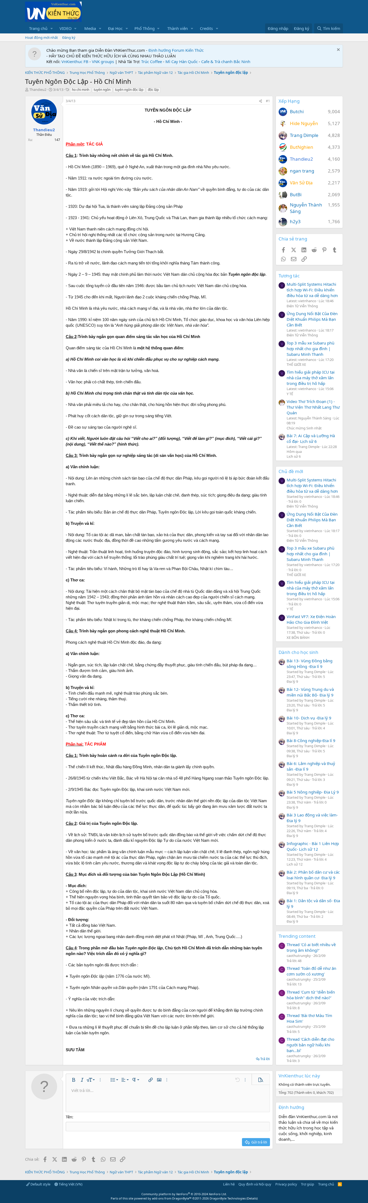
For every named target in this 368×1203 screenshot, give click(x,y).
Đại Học (115, 28)
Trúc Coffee (151, 61)
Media (90, 28)
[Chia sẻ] (260, 101)
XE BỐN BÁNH (298, 637)
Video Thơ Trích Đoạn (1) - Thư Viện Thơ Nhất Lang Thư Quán (313, 407)
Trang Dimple (304, 135)
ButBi (295, 194)
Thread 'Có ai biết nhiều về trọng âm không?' (311, 947)
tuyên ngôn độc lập (129, 89)
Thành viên (177, 28)
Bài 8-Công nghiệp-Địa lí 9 (311, 740)
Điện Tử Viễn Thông (302, 306)
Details (252, 1198)
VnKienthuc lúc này (299, 1076)
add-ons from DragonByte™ (172, 1198)
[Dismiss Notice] (337, 50)
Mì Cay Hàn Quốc (181, 61)
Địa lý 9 (292, 681)
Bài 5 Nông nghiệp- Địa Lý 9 (313, 792)
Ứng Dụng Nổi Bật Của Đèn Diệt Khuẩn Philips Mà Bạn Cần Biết (312, 319)
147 (57, 139)
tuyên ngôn (102, 89)
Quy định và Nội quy (254, 1184)
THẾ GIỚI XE (296, 364)
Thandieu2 (37, 89)
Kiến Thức (194, 50)
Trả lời (265, 1058)
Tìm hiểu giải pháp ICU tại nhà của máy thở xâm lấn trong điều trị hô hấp (311, 377)
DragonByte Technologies (228, 1198)
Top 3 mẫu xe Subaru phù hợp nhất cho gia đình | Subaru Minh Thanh (310, 348)
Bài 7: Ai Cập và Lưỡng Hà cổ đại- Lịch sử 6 (311, 438)
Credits (206, 28)
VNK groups (103, 61)
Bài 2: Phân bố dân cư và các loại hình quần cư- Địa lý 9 (313, 874)
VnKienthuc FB (74, 61)
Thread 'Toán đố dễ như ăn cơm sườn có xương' (311, 971)
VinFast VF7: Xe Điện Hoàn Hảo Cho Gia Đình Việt (311, 619)
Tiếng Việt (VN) (70, 1184)
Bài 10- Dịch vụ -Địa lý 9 (309, 718)
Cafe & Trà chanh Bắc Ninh (225, 61)
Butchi (297, 111)
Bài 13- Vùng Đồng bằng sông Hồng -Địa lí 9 (309, 663)
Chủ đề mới (291, 471)
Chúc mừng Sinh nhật (304, 428)
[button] (51, 28)
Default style (40, 1184)
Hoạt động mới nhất (41, 37)
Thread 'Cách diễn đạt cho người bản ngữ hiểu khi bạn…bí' (310, 1044)
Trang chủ (38, 28)
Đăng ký (68, 37)
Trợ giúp (307, 1184)
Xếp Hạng (289, 101)
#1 (268, 101)
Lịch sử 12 (295, 864)
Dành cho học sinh (298, 652)
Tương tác (289, 276)
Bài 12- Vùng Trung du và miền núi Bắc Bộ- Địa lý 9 (310, 692)
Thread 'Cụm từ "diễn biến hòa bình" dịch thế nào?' (311, 994)
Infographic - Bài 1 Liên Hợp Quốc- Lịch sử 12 (313, 846)
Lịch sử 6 (294, 456)
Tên (69, 1116)
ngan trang (302, 171)
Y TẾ (290, 393)
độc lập (153, 89)
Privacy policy (286, 1184)
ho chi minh (80, 89)
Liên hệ (229, 1184)
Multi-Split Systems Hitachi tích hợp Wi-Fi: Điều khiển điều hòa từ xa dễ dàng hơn (312, 289)
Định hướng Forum (166, 50)
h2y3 (295, 221)
